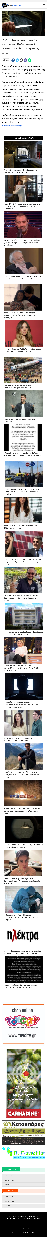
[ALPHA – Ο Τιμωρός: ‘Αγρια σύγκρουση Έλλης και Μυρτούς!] (23, 510)
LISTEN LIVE (9, 1175)
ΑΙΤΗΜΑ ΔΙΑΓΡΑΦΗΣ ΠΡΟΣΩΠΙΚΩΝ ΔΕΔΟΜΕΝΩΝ (23, 1218)
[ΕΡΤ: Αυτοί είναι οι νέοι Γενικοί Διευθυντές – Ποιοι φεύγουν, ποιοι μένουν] (24, 616)
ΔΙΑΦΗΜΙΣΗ (12, 1217)
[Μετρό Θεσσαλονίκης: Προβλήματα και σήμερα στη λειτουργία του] (23, 154)
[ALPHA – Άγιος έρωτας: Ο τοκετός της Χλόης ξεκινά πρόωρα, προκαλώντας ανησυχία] (23, 297)
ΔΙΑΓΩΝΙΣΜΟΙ (9, 1180)
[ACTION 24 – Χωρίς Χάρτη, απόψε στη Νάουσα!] (24, 403)
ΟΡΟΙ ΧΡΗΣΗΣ (34, 1217)
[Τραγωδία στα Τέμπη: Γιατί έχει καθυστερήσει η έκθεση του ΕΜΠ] (23, 370)
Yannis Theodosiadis (30, 1232)
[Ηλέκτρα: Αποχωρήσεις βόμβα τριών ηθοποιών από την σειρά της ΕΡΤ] (23, 723)
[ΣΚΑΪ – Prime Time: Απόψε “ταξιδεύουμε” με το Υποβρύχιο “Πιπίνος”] (24, 829)
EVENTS (7, 1184)
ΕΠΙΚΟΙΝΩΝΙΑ (22, 1217)
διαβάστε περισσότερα (12, 125)
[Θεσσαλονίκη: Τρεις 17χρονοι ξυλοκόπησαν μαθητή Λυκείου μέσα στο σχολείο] (24, 899)
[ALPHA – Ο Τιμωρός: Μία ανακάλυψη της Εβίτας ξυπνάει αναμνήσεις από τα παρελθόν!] (24, 188)
